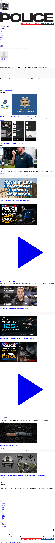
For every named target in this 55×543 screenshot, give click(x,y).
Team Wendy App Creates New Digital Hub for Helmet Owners (12, 143)
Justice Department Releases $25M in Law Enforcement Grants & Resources (15, 200)
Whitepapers (3, 516)
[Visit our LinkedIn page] (2, 482)
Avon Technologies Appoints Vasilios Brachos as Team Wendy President (14, 308)
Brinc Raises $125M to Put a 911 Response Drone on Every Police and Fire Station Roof (17, 338)
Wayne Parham (4, 417)
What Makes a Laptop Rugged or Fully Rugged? (9, 281)
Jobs (2, 519)
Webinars (11, 0)
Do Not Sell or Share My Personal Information (15, 542)
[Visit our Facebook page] (0, 482)
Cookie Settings (4, 524)
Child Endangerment (6, 90)
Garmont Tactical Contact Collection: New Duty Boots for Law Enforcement (15, 418)
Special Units (1, 35)
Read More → (2, 120)
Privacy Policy (2, 542)
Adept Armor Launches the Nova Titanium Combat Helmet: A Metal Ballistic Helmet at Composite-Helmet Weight (22, 475)
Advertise (3, 523)
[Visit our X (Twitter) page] (1, 482)
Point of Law (1, 32)
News (5, 0)
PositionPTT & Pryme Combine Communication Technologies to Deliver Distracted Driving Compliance (20, 169)
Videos (9, 0)
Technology (1, 36)
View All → (1, 479)
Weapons (1, 41)
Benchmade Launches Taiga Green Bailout (8, 445)
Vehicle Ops (1, 39)
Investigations (2, 30)
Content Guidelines (4, 526)
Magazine (3, 515)
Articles (7, 0)
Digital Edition (5, 12)
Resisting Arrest (10, 90)
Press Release (3, 525)
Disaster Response (2, 28)
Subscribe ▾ (2, 2)
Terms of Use (5, 542)
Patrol (1, 31)
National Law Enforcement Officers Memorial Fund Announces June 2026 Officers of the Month (18, 116)
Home (1, 46)
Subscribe (1, 12)
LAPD (3, 90)
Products (3, 518)
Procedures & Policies (3, 34)
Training (1, 38)
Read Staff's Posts (2, 59)
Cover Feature (3, 0)
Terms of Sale (8, 542)
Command (1, 27)
